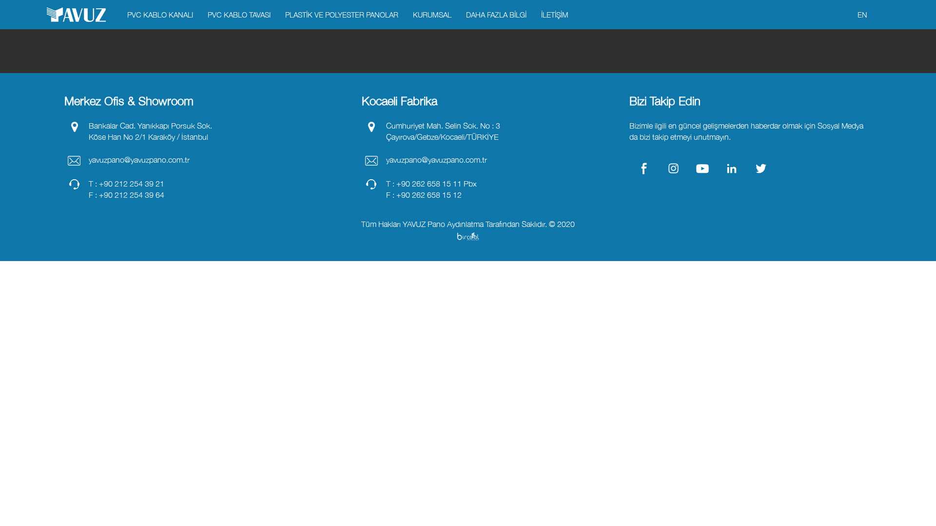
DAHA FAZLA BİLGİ (496, 14)
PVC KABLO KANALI (160, 14)
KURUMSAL (432, 14)
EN (862, 14)
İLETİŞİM (554, 14)
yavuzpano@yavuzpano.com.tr (139, 159)
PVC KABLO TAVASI (239, 14)
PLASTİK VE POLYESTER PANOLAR (341, 14)
